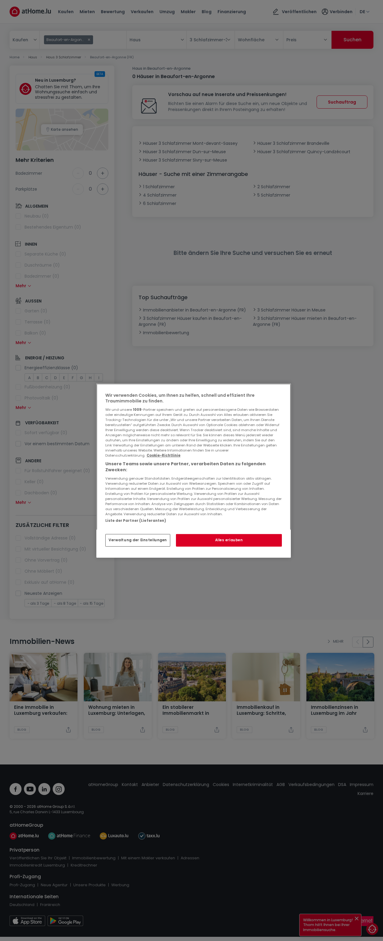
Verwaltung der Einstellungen (138, 540)
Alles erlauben (229, 540)
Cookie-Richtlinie (163, 455)
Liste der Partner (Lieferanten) (135, 520)
